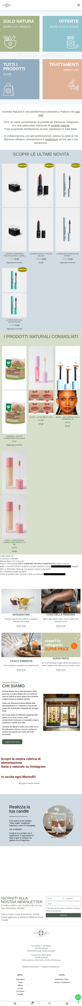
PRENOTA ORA (71, 70)
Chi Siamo (20, 991)
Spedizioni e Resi (61, 979)
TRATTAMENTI (64, 64)
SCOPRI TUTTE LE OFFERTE (64, 26)
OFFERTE (69, 21)
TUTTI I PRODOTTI (14, 66)
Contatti (20, 994)
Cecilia (20, 988)
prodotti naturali (60, 125)
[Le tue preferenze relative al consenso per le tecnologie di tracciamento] (78, 1002)
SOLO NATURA (18, 21)
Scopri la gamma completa (61, 566)
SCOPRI (7, 74)
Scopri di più (21, 626)
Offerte (20, 985)
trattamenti (51, 139)
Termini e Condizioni (62, 982)
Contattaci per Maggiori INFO (54, 574)
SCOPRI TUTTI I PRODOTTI (17, 26)
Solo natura (20, 979)
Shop (20, 982)
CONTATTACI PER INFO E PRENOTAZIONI (39, 564)
